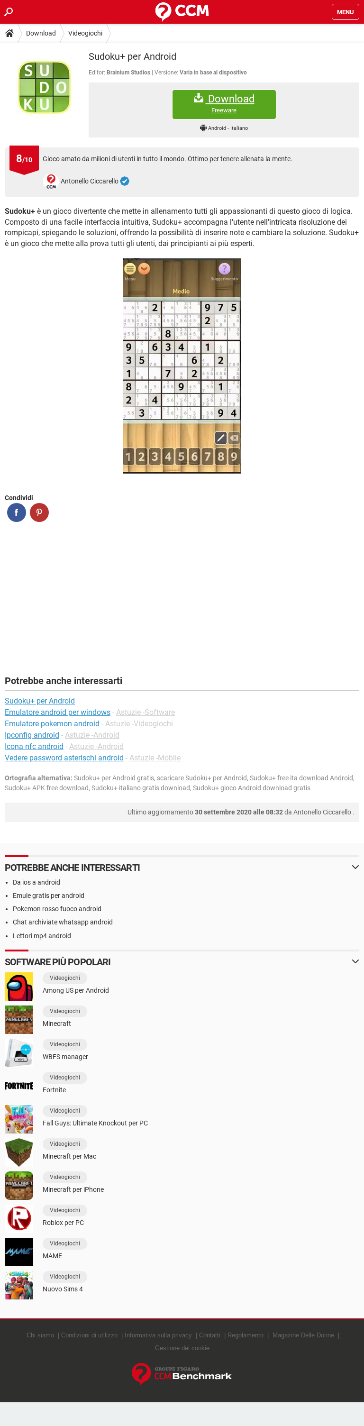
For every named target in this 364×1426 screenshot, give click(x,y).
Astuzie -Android (92, 735)
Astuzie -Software (145, 712)
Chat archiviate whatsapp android (63, 922)
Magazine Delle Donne (303, 1335)
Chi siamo (40, 1335)
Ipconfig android (32, 735)
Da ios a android (36, 882)
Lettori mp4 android (42, 936)
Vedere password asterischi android (64, 757)
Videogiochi (85, 33)
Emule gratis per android (48, 895)
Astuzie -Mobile (155, 757)
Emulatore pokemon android (52, 723)
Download (41, 33)
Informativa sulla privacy (158, 1335)
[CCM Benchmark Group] (182, 1374)
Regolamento (246, 1335)
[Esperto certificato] (124, 181)
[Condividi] (16, 512)
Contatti (209, 1335)
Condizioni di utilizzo (89, 1335)
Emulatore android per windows (57, 712)
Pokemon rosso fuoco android (57, 909)
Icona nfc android (34, 746)
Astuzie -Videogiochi (139, 723)
